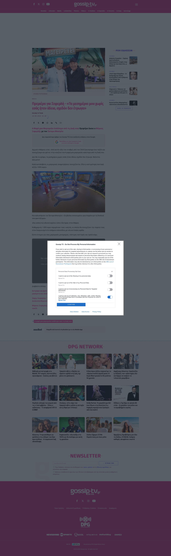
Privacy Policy (96, 311)
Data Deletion (74, 311)
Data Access (85, 311)
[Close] (120, 244)
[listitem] (85, 271)
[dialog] (85, 278)
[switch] (110, 276)
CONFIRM (71, 304)
